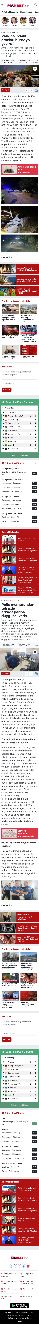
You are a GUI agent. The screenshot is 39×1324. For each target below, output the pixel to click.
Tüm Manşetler (28, 1289)
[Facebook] (11, 1266)
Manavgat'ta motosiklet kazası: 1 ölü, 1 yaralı (28, 1004)
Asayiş (15, 32)
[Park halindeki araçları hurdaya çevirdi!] (19, 76)
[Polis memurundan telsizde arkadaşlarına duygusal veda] (19, 659)
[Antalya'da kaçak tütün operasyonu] (10, 350)
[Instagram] (19, 1266)
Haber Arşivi (27, 1296)
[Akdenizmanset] (18, 4)
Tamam (19, 1321)
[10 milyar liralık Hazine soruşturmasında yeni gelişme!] (10, 996)
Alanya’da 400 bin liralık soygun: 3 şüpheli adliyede (27, 985)
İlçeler (15, 601)
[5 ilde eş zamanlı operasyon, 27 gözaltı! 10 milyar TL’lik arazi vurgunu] (28, 329)
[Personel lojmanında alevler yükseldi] (10, 329)
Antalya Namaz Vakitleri (8, 1283)
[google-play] (19, 1306)
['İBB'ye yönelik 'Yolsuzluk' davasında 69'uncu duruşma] (28, 309)
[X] (15, 1266)
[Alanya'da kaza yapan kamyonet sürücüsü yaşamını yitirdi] (10, 309)
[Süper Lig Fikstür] (36, 463)
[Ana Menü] (2, 5)
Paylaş (6, 90)
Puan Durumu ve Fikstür (8, 1290)
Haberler (5, 32)
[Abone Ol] (36, 90)
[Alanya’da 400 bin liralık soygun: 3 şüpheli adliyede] (28, 977)
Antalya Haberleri (10, 12)
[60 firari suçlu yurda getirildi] (28, 350)
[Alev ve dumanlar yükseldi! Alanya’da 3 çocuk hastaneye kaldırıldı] (10, 957)
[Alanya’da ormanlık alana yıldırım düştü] (10, 977)
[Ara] (35, 4)
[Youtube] (28, 1266)
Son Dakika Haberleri (6, 1298)
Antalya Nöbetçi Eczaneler (9, 1275)
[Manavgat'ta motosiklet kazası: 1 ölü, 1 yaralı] (28, 996)
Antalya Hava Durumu (26, 1275)
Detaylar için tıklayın (19, 455)
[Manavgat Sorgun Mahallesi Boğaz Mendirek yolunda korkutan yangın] (28, 957)
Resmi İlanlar (26, 12)
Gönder (6, 390)
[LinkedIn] (23, 1266)
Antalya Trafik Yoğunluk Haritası (27, 1283)
